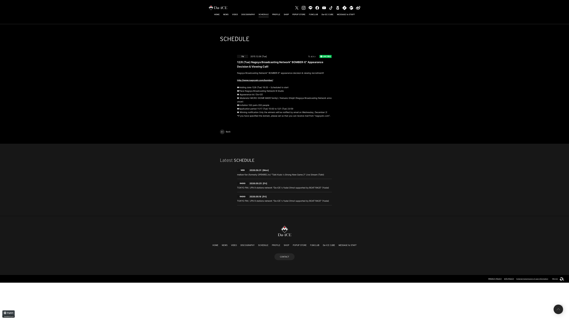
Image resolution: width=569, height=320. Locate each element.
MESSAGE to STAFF (346, 14)
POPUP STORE (298, 14)
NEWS (225, 14)
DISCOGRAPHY (248, 14)
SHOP (286, 14)
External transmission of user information (532, 279)
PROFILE (276, 14)
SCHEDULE (264, 14)
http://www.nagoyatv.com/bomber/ (255, 80)
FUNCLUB (313, 14)
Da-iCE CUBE (327, 14)
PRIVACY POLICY (495, 279)
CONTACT (284, 257)
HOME (217, 14)
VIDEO (235, 14)
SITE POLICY (509, 279)
